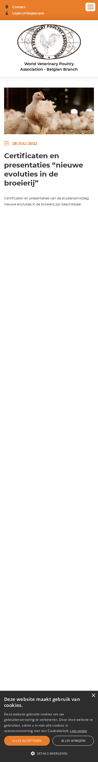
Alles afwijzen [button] (73, 741)
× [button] (93, 696)
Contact (19, 7)
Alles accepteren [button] (26, 741)
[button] (49, 753)
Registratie (35, 13)
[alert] (49, 726)
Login (17, 13)
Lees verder (78, 731)
